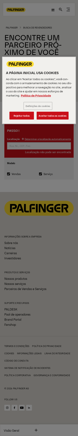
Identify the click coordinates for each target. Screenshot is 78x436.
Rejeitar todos (22, 115)
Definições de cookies (38, 105)
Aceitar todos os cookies (53, 115)
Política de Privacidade (36, 95)
